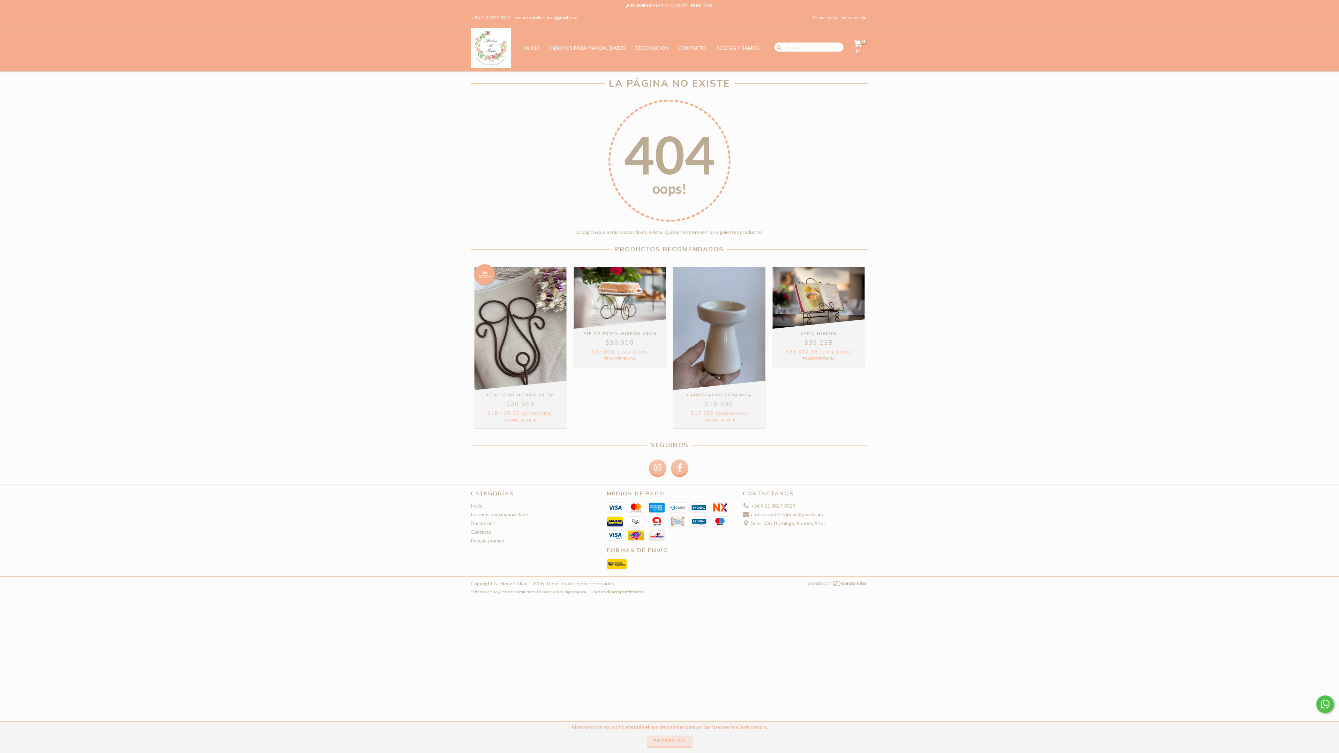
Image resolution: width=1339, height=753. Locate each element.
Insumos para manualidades (588, 48)
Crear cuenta (825, 17)
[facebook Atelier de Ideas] (679, 468)
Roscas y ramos (737, 48)
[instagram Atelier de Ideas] (657, 468)
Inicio (532, 48)
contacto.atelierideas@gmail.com (546, 17)
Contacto (692, 48)
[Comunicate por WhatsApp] (1325, 704)
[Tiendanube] (837, 585)
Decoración (652, 48)
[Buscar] (777, 47)
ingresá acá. (576, 591)
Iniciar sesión (854, 17)
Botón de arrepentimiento (618, 591)
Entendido (670, 740)
